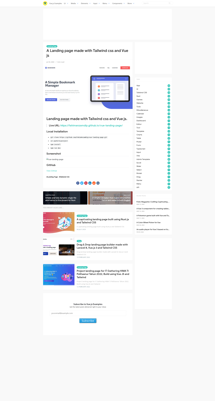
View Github (51, 171)
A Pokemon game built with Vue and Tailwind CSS (157, 215)
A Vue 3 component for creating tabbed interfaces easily (160, 209)
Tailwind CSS (64, 177)
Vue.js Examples (55, 3)
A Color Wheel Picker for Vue (148, 222)
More (130, 3)
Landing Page (51, 46)
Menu (105, 3)
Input (95, 3)
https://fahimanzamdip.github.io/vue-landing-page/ (91, 125)
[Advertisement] (107, 24)
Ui (65, 3)
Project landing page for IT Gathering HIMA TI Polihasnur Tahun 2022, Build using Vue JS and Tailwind (103, 274)
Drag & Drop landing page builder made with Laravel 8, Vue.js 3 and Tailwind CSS (102, 246)
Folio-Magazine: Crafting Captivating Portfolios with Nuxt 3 (161, 202)
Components (117, 3)
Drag (79, 241)
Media (73, 3)
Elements (84, 3)
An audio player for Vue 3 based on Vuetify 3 (155, 229)
